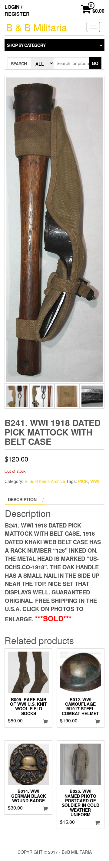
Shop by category (26, 45)
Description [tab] (22, 499)
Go (95, 63)
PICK (83, 481)
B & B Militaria (36, 27)
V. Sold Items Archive (45, 481)
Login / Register (17, 10)
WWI (94, 481)
